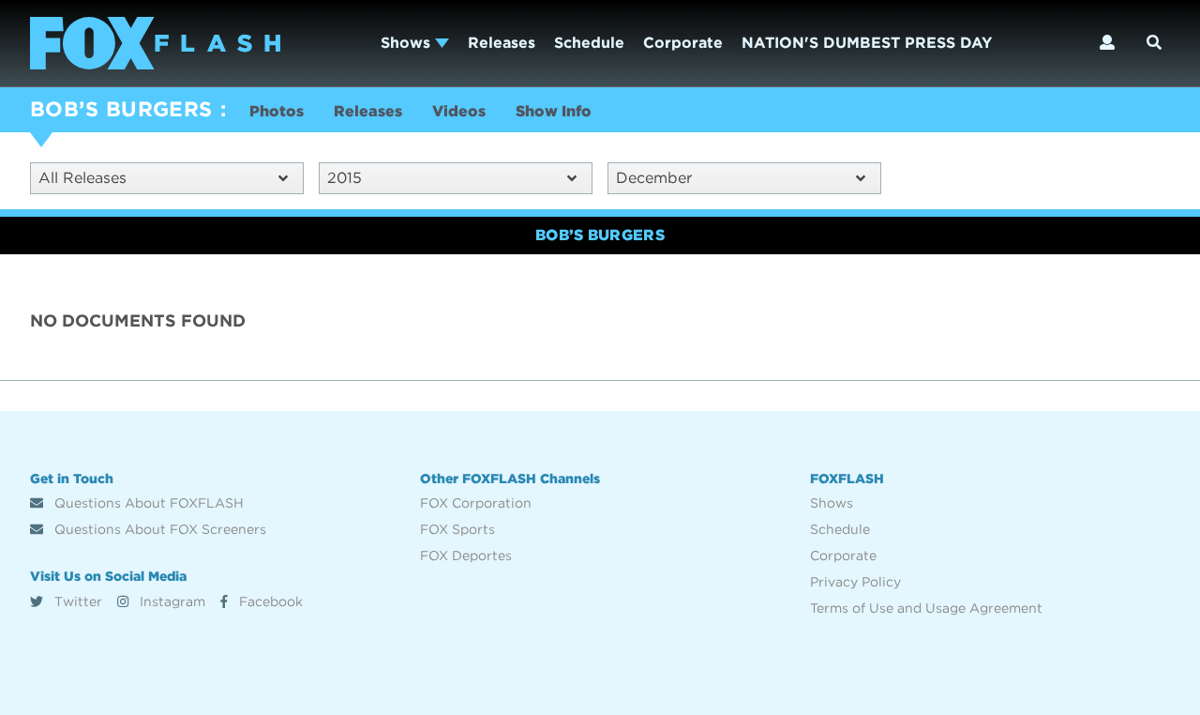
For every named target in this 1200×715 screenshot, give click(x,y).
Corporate (683, 43)
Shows (408, 43)
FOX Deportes (466, 555)
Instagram (170, 601)
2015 (344, 178)
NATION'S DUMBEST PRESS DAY (867, 43)
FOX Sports (457, 529)
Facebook (269, 601)
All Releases (82, 178)
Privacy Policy (855, 581)
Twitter (76, 601)
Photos (276, 111)
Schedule (589, 43)
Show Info (554, 111)
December (654, 178)
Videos (459, 111)
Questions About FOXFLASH (147, 502)
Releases (501, 43)
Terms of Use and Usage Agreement (926, 608)
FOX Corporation (476, 502)
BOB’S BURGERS (121, 109)
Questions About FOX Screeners (158, 529)
